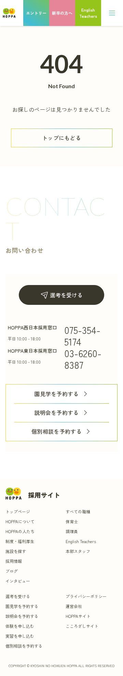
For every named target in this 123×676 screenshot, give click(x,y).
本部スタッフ (78, 551)
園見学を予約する (56, 394)
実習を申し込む (19, 636)
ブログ (11, 571)
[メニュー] (112, 13)
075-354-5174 (82, 335)
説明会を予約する (56, 413)
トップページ (17, 511)
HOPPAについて (20, 521)
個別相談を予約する (56, 431)
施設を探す (15, 551)
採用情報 (13, 561)
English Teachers (81, 541)
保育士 (72, 521)
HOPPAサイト (78, 616)
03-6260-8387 (82, 358)
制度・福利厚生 (19, 541)
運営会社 (74, 606)
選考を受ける (66, 295)
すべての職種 (78, 511)
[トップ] (9, 13)
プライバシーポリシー (86, 596)
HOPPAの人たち (20, 531)
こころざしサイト (82, 626)
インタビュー (17, 581)
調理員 (72, 531)
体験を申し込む (19, 626)
